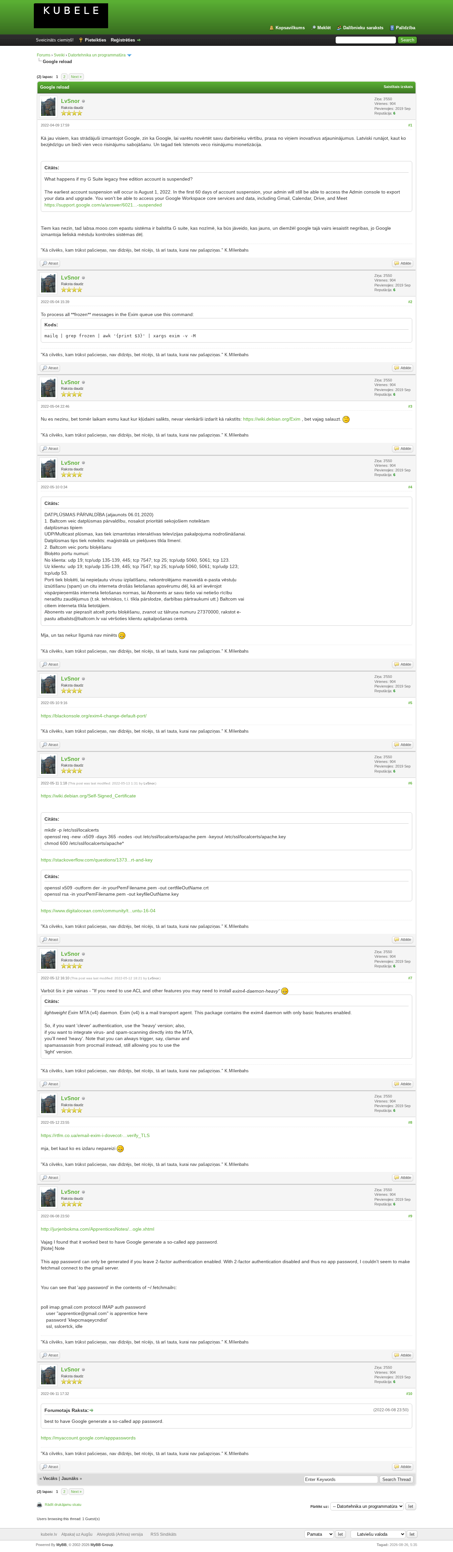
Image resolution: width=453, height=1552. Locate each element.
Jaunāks (69, 1478)
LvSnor (70, 101)
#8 (410, 1122)
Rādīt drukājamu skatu (63, 1505)
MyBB (61, 1545)
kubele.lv (49, 1534)
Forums (43, 55)
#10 (409, 1394)
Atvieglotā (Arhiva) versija (120, 1534)
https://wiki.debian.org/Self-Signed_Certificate (88, 795)
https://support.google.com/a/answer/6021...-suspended (103, 204)
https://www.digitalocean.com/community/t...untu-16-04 (98, 910)
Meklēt (324, 27)
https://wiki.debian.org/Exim (271, 419)
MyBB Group (102, 1545)
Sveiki (59, 55)
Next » (76, 77)
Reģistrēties (123, 40)
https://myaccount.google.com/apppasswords (88, 1437)
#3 (410, 406)
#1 (410, 125)
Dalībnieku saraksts (363, 27)
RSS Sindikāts (163, 1534)
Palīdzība (405, 27)
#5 (410, 703)
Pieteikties (95, 40)
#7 (410, 978)
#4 (410, 487)
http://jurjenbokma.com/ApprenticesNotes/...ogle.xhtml (97, 1229)
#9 (410, 1216)
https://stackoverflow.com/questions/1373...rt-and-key (97, 859)
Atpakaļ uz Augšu (77, 1534)
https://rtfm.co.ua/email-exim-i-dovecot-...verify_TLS (95, 1135)
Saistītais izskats (398, 87)
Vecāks (50, 1478)
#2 (410, 302)
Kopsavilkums (290, 27)
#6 (410, 783)
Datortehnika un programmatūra (97, 55)
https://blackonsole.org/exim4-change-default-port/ (94, 715)
